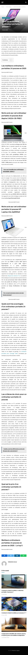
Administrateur (12, 562)
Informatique (6, 17)
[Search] (26, 2)
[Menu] (2, 2)
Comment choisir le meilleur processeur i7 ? (13, 613)
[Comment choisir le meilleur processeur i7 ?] (14, 604)
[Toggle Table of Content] (10, 60)
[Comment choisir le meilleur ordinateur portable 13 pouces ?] (14, 581)
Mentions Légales (16, 650)
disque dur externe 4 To (14, 275)
